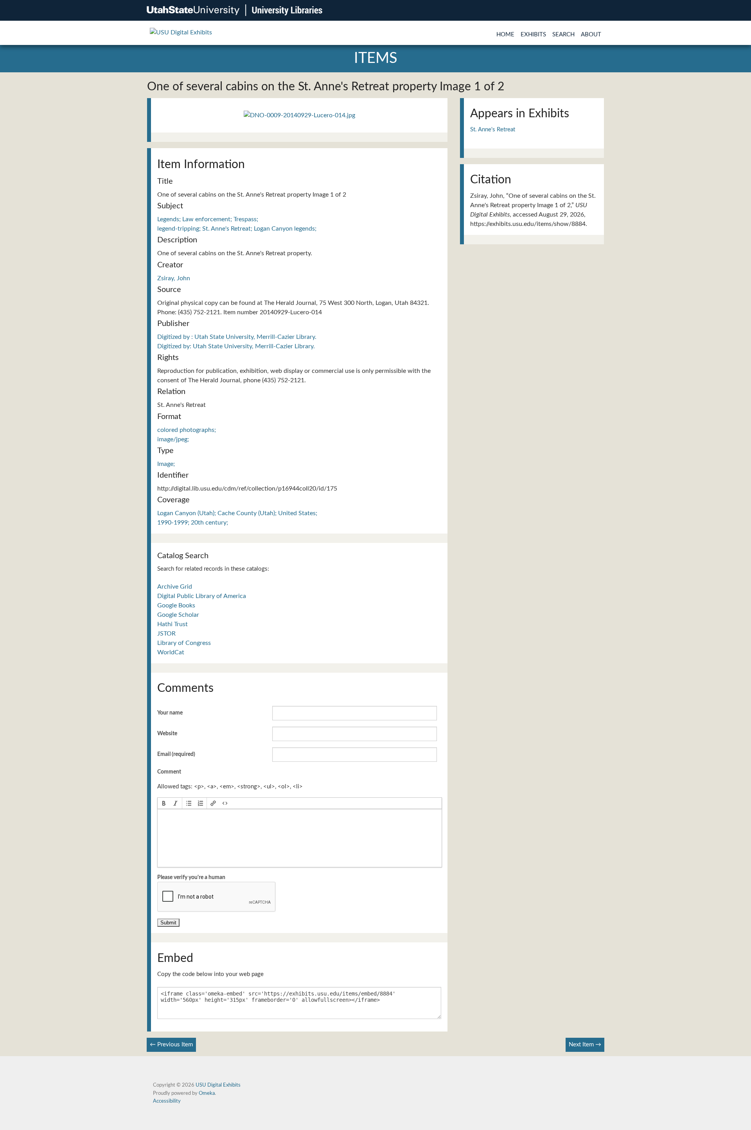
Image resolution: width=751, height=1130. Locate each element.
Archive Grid (174, 587)
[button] (163, 803)
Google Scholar (178, 615)
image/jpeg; (173, 439)
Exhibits (533, 35)
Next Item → (585, 1045)
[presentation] (164, 803)
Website (167, 733)
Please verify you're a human (191, 877)
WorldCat (170, 652)
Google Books (176, 605)
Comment (169, 772)
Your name (170, 713)
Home (505, 35)
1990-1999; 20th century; (192, 522)
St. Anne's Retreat (492, 130)
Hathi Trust (172, 624)
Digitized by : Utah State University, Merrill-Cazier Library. (236, 337)
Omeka (207, 1093)
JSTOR (166, 633)
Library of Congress (184, 643)
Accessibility (167, 1101)
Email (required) (176, 754)
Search (563, 35)
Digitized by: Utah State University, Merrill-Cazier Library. (236, 346)
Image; (166, 464)
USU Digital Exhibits (218, 1085)
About (591, 35)
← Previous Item (171, 1045)
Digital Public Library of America (201, 596)
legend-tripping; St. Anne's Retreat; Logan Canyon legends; (236, 229)
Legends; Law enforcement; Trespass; (207, 219)
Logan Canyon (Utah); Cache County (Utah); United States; (237, 513)
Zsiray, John (173, 278)
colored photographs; (186, 430)
